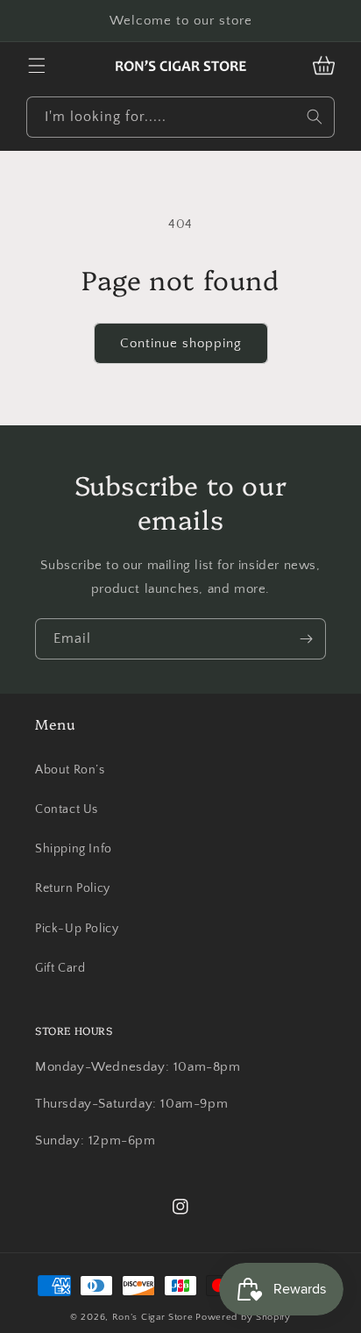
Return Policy (72, 888)
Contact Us (66, 809)
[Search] (314, 116)
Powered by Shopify (243, 1317)
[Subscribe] (306, 638)
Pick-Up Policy (76, 929)
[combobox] (180, 117)
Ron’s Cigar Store (153, 1317)
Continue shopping (181, 343)
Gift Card (60, 968)
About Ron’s (70, 770)
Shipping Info (73, 849)
